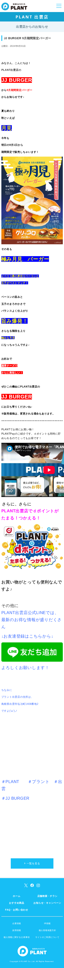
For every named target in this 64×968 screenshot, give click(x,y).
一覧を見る (33, 863)
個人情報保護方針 (47, 930)
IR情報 (47, 923)
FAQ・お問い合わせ (16, 909)
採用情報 (16, 930)
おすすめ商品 (16, 902)
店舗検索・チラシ (47, 896)
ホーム (16, 896)
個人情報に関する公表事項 (17, 937)
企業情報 (16, 923)
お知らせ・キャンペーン (47, 902)
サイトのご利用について (47, 937)
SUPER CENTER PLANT (14, 9)
